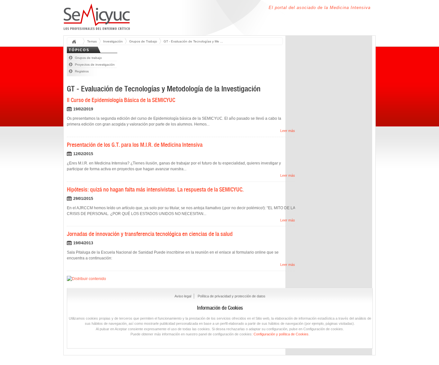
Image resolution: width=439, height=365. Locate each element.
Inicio (76, 42)
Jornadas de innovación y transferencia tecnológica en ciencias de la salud (150, 233)
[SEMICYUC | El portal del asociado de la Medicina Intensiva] (97, 26)
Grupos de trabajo (88, 58)
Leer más (287, 131)
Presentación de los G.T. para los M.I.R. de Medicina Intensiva (134, 144)
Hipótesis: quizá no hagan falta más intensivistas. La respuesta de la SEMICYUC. (155, 189)
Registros (82, 71)
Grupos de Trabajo (143, 41)
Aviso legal (183, 296)
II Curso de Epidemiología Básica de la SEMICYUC (121, 100)
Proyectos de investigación (95, 64)
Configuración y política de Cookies (281, 334)
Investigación (113, 41)
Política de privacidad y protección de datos (231, 296)
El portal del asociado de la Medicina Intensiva (320, 7)
